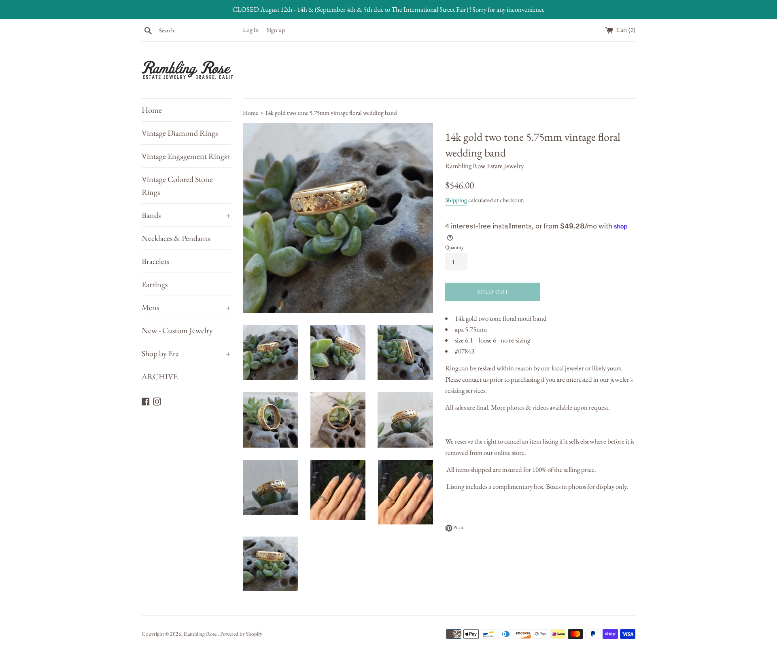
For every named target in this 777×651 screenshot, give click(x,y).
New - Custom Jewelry (177, 330)
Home (152, 110)
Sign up (276, 30)
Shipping (456, 200)
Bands (186, 215)
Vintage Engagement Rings (186, 156)
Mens (186, 307)
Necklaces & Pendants (176, 238)
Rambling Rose (201, 633)
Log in (251, 30)
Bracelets (155, 261)
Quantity (454, 247)
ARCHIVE (160, 376)
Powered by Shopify (241, 633)
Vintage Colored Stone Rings (177, 185)
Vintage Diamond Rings (180, 133)
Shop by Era (186, 353)
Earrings (155, 284)
